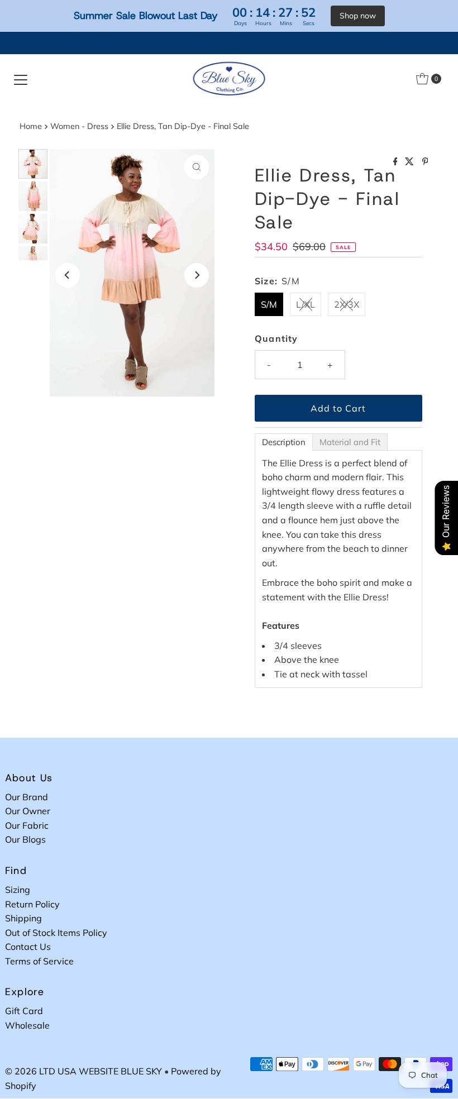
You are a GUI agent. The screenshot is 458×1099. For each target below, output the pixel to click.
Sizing (17, 889)
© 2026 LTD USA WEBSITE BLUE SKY (83, 1071)
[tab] (284, 442)
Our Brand (26, 796)
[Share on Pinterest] (425, 162)
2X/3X (346, 304)
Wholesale (27, 1025)
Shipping (23, 918)
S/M (269, 304)
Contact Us (28, 946)
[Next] (196, 275)
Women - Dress (79, 126)
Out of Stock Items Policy (56, 932)
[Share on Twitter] (410, 162)
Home (31, 126)
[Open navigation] (21, 78)
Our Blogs (25, 839)
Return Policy (32, 904)
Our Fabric (27, 825)
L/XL (305, 304)
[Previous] (67, 275)
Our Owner (27, 810)
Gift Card (24, 1010)
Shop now (358, 16)
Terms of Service (39, 961)
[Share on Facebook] (396, 162)
